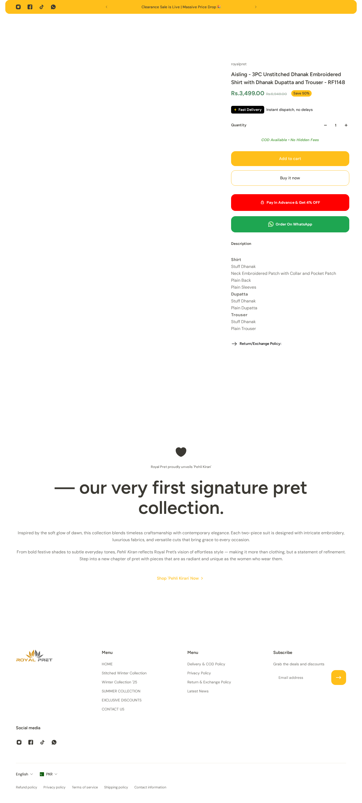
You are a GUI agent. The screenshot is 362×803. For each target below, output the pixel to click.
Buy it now (290, 178)
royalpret (238, 64)
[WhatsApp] (53, 7)
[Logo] (34, 656)
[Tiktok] (41, 7)
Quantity (238, 125)
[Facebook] (30, 7)
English (22, 774)
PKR (49, 774)
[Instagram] (18, 7)
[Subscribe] (338, 677)
